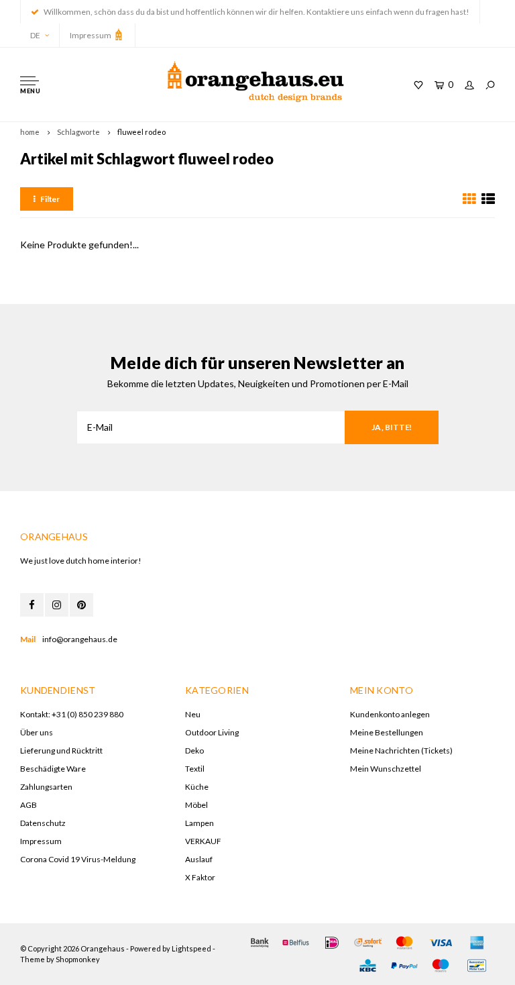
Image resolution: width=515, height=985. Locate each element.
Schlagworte (78, 131)
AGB (28, 805)
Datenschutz (43, 823)
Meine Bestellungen (386, 732)
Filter (50, 199)
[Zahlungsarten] (259, 942)
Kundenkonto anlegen (390, 714)
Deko (194, 750)
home (30, 131)
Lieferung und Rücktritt (61, 750)
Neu (193, 714)
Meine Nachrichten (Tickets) (401, 750)
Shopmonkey (78, 959)
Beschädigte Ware (53, 769)
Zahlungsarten (46, 787)
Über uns (36, 732)
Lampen (199, 823)
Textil (195, 769)
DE (35, 35)
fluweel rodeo (141, 131)
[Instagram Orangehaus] (56, 605)
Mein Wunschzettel (385, 769)
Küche (197, 787)
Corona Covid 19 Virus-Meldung (77, 859)
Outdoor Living (212, 732)
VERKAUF (203, 841)
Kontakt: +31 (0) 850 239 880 (71, 714)
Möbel (196, 805)
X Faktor (200, 877)
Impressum (91, 35)
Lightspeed (191, 948)
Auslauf (199, 859)
